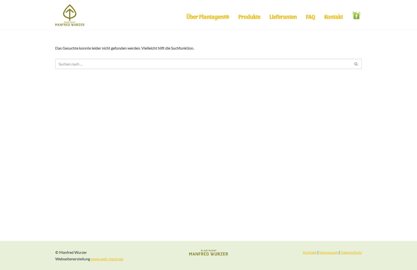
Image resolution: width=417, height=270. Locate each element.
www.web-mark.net (107, 258)
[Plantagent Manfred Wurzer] (69, 15)
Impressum (328, 252)
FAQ (310, 16)
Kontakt (333, 16)
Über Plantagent (208, 16)
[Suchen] (356, 64)
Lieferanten (283, 16)
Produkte (249, 16)
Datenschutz (351, 252)
